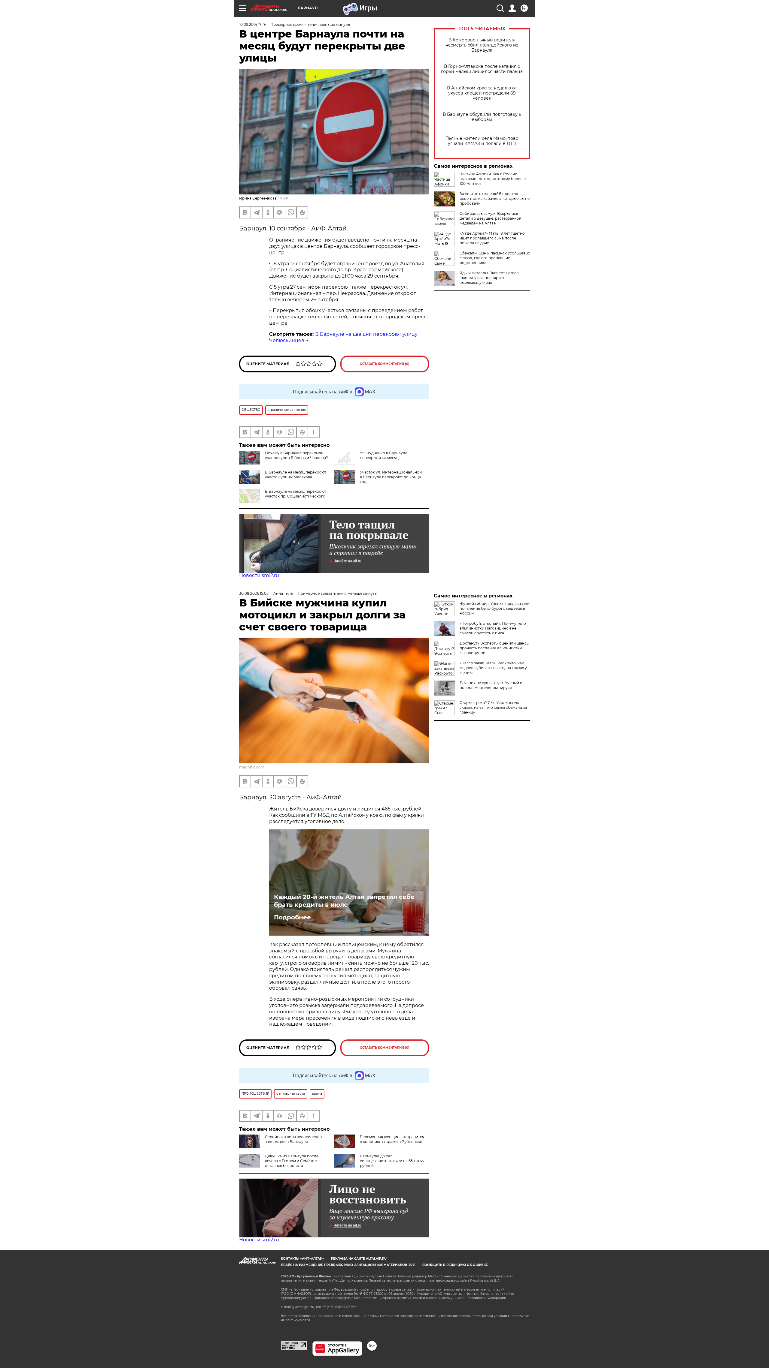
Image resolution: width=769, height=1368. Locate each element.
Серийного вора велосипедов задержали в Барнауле (293, 1139)
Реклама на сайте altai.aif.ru (359, 1259)
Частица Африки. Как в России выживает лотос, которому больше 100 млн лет (493, 179)
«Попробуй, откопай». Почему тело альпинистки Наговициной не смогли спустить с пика (493, 628)
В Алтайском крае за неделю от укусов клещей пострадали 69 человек (482, 93)
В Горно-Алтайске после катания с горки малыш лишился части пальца (482, 69)
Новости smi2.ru (259, 575)
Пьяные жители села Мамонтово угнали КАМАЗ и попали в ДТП (481, 141)
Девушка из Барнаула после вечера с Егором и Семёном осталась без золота (291, 1161)
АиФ (284, 198)
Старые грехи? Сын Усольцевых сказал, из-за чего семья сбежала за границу (493, 707)
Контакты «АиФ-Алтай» (302, 1259)
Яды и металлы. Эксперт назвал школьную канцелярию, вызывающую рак (489, 278)
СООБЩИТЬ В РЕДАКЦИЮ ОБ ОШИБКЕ (455, 1265)
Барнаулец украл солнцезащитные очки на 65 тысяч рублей (392, 1161)
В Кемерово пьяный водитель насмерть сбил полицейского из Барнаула (481, 45)
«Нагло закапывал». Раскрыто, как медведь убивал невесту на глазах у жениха (493, 668)
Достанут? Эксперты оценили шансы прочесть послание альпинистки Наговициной (494, 648)
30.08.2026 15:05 (254, 593)
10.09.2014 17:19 (252, 24)
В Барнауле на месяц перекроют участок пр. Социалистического (295, 493)
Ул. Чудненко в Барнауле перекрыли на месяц (383, 455)
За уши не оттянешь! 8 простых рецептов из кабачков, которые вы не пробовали (495, 198)
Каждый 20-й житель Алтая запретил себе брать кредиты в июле (344, 900)
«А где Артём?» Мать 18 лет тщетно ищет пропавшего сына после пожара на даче (492, 238)
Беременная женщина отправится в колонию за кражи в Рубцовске (392, 1139)
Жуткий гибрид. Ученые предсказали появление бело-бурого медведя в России (495, 608)
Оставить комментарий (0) (384, 364)
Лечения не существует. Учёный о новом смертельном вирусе (491, 685)
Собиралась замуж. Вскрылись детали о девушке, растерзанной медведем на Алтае (490, 218)
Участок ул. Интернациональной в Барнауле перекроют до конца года (391, 477)
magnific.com (252, 767)
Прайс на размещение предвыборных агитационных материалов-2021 (348, 1265)
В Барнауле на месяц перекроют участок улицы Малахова (295, 474)
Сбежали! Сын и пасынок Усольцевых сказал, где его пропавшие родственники (495, 258)
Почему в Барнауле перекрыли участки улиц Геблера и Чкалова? (296, 455)
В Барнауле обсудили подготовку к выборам (482, 117)
